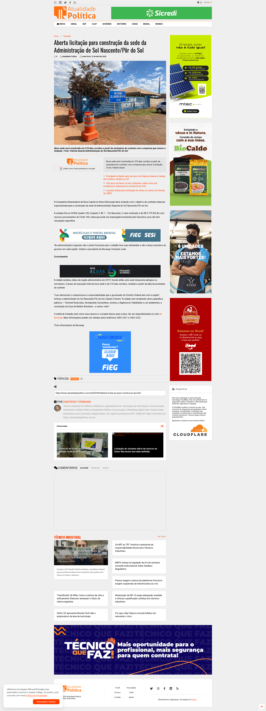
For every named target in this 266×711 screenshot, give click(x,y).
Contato (117, 697)
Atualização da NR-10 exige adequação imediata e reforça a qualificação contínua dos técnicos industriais (138, 598)
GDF (84, 24)
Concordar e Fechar (46, 702)
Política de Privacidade (36, 695)
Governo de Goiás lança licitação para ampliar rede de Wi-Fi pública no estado (79, 450)
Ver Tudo (161, 537)
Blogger (194, 700)
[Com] (177, 688)
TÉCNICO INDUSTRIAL (67, 537)
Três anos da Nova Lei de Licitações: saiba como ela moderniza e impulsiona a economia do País (130, 184)
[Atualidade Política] (75, 18)
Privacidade (131, 688)
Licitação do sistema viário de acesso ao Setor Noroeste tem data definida (135, 450)
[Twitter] (65, 2)
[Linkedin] (60, 2)
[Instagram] (55, 2)
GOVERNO (107, 24)
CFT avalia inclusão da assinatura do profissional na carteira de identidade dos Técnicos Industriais (79, 554)
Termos (117, 693)
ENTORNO (121, 24)
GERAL (74, 24)
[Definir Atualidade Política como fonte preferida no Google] (77, 162)
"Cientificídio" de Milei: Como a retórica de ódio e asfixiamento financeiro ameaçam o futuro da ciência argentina (80, 598)
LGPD (131, 693)
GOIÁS (135, 24)
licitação (67, 36)
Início (56, 36)
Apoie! (131, 697)
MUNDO (159, 24)
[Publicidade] (110, 271)
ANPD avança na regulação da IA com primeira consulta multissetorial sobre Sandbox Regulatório (137, 565)
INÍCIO (62, 24)
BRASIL (146, 24)
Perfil (117, 688)
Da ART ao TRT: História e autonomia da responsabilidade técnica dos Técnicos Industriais (134, 547)
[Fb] (70, 2)
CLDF (94, 24)
